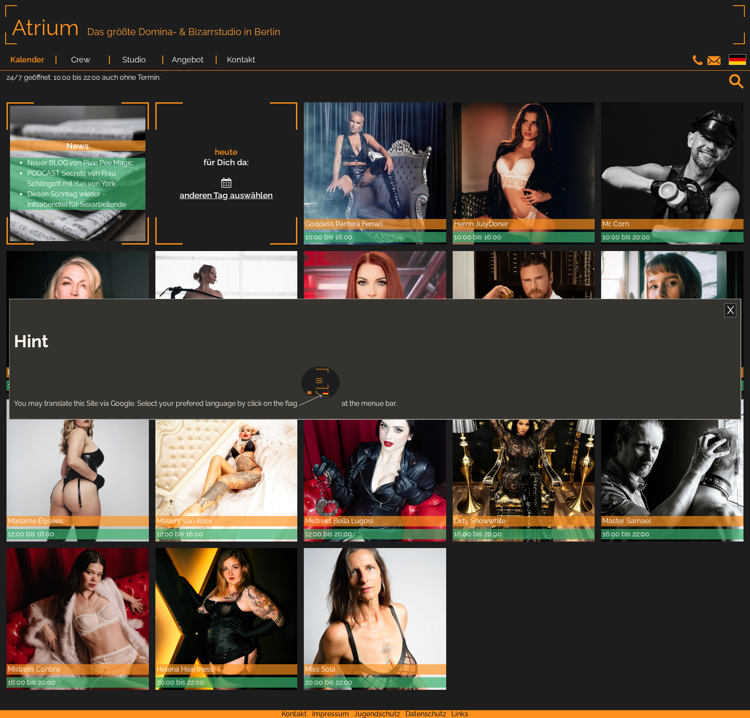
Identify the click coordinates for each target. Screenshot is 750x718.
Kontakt (241, 59)
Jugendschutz (377, 714)
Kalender (27, 59)
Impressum (330, 714)
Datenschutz (425, 714)
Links (459, 714)
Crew (80, 59)
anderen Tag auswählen (226, 195)
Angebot (188, 59)
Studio (134, 59)
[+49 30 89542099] (699, 63)
